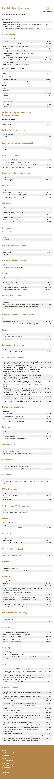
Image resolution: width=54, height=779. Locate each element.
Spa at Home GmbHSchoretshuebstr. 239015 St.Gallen (8, 767)
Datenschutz (5, 772)
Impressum (5, 774)
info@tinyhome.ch (8, 760)
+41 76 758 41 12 (8, 752)
